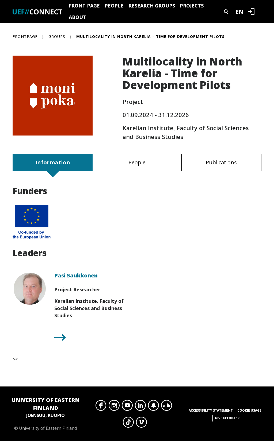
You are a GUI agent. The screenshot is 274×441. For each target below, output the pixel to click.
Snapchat (153, 407)
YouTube (127, 407)
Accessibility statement (211, 410)
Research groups (151, 5)
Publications (221, 162)
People (114, 5)
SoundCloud (166, 407)
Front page (84, 5)
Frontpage (25, 36)
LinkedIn (140, 407)
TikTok (128, 424)
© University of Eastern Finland (45, 413)
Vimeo (141, 424)
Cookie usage (249, 410)
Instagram (114, 407)
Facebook (101, 407)
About (77, 17)
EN (239, 11)
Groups (56, 36)
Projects (192, 5)
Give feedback (227, 418)
